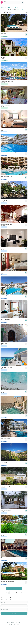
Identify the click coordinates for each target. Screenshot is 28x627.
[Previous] (2, 23)
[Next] (25, 23)
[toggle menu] (26, 2)
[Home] (1, 617)
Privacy (8, 622)
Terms (12, 622)
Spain (21, 9)
